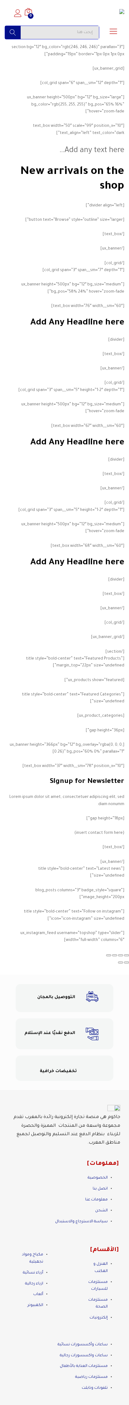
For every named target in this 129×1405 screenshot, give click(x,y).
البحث (13, 32)
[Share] (120, 955)
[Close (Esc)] (126, 955)
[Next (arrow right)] (120, 962)
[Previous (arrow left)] (126, 962)
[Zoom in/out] (108, 955)
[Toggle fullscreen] (114, 955)
